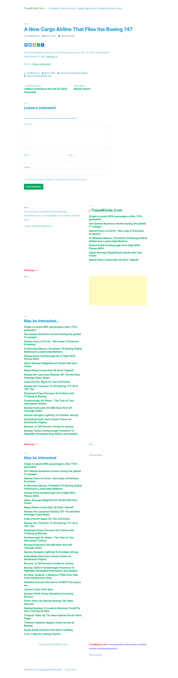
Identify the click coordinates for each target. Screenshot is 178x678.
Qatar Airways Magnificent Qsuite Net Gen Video (115, 254)
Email (71, 155)
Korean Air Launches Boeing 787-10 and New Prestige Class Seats (52, 376)
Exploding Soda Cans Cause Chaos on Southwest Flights (47, 421)
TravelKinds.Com (34, 8)
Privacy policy (95, 654)
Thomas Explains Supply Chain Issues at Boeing (49, 624)
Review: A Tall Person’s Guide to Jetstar (49, 426)
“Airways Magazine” (41, 63)
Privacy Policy (70, 670)
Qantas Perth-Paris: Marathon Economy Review (48, 595)
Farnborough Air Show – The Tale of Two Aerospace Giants (49, 402)
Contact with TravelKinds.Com (38, 226)
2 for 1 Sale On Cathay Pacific (42, 634)
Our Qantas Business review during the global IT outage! (117, 225)
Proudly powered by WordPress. (50, 670)
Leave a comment (67, 36)
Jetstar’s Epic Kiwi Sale (38, 589)
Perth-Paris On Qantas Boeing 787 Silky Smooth (48, 602)
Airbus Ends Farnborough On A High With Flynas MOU (114, 247)
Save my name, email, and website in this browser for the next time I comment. (57, 180)
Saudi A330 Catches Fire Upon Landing (48, 629)
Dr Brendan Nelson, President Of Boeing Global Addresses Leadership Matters (118, 240)
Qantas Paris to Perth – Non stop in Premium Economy (116, 232)
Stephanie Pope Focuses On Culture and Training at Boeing (49, 395)
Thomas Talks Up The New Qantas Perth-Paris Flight (53, 617)
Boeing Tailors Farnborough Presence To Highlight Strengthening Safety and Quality (51, 432)
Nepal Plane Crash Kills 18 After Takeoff (114, 259)
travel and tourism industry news (39, 76)
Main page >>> (31, 270)
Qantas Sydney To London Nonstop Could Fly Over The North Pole (52, 610)
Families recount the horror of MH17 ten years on (52, 584)
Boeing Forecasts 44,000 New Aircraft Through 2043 (48, 409)
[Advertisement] (118, 290)
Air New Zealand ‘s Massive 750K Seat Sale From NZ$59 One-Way (51, 576)
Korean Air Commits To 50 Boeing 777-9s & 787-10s (51, 387)
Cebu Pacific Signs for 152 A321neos (47, 381)
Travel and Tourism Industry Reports (74, 73)
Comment (28, 124)
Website (27, 167)
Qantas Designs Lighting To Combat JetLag (51, 415)
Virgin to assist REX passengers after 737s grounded (115, 218)
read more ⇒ (51, 56)
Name (27, 155)
